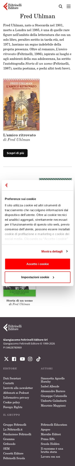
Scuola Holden (50, 444)
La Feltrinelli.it (12, 429)
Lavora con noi (50, 456)
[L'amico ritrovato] (21, 104)
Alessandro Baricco (53, 391)
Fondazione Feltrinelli (17, 434)
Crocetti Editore (13, 453)
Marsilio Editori (51, 434)
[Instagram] (37, 359)
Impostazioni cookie (35, 277)
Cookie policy (11, 402)
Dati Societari (12, 378)
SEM (6, 448)
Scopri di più (15, 153)
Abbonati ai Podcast (16, 393)
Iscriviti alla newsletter (18, 388)
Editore (10, 368)
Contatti (8, 383)
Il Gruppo (11, 415)
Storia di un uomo (19, 300)
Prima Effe (48, 439)
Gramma (9, 439)
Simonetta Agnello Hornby (53, 380)
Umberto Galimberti (53, 401)
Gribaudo (9, 444)
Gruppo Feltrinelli (14, 424)
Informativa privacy (16, 397)
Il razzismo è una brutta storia (52, 450)
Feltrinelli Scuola (14, 458)
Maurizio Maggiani (53, 405)
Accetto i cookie (37, 264)
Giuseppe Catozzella (54, 396)
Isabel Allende (50, 386)
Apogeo (45, 429)
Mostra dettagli (52, 251)
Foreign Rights (12, 407)
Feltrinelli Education (54, 424)
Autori (47, 368)
